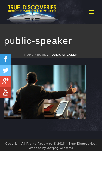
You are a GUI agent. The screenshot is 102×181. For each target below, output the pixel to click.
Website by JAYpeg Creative (51, 148)
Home (29, 54)
